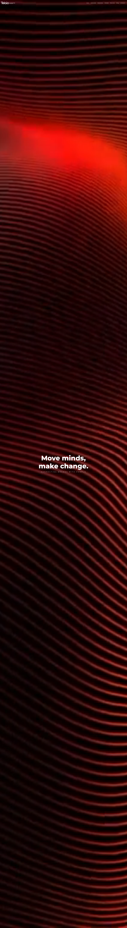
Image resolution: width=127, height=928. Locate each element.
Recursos (112, 3)
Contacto (122, 3)
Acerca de (93, 3)
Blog (117, 3)
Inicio (88, 3)
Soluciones (100, 3)
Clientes (106, 3)
